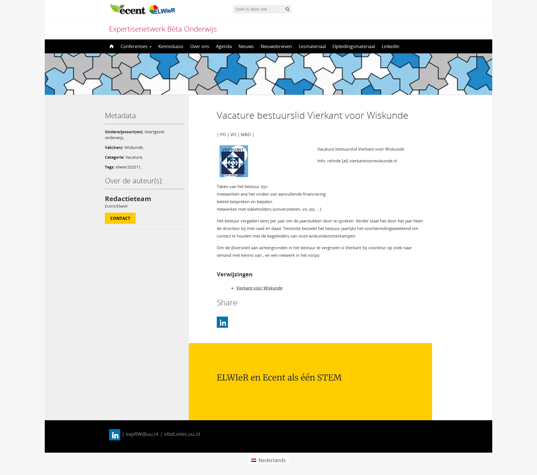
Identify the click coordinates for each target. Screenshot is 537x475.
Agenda (224, 46)
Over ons (199, 46)
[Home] (111, 46)
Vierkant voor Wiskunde (259, 288)
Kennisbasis (170, 46)
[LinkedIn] (222, 322)
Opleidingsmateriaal (354, 46)
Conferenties (135, 46)
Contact (120, 218)
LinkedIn (390, 46)
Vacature (134, 157)
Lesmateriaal (312, 46)
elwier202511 (128, 167)
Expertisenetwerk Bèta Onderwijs (163, 29)
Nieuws (246, 46)
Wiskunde (133, 147)
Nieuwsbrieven (276, 46)
